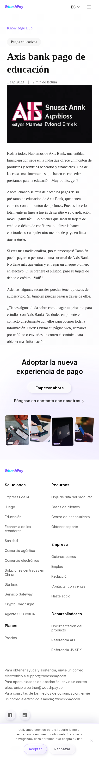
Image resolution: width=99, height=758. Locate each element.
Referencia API (63, 640)
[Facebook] (10, 715)
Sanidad (11, 541)
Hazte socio (60, 596)
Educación (13, 517)
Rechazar (62, 749)
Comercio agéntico (20, 550)
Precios (11, 638)
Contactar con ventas (68, 586)
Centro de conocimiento (70, 517)
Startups (11, 584)
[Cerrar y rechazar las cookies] (91, 740)
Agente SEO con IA (20, 614)
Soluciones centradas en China (24, 572)
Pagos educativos (24, 42)
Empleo (57, 566)
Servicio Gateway (19, 594)
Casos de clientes (65, 507)
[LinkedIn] (24, 715)
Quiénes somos (63, 557)
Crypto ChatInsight (19, 604)
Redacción (59, 576)
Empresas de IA (17, 497)
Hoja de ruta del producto (72, 497)
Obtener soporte (64, 527)
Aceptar (35, 749)
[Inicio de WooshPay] (14, 7)
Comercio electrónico (22, 560)
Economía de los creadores (18, 529)
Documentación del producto (66, 628)
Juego (10, 507)
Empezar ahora (50, 388)
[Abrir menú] (89, 7)
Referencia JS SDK (66, 650)
